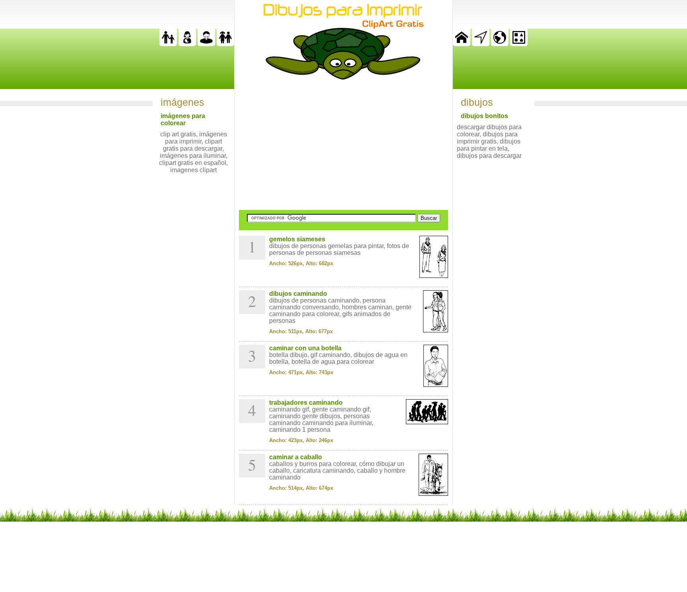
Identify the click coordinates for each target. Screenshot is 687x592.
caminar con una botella (305, 348)
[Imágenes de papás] (206, 44)
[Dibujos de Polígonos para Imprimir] (519, 44)
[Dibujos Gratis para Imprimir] (461, 44)
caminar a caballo (295, 457)
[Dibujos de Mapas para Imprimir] (499, 44)
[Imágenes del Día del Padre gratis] (168, 44)
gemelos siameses (297, 239)
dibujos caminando (298, 293)
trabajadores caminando (306, 402)
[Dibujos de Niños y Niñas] (225, 44)
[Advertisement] (343, 144)
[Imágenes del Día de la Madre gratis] (187, 44)
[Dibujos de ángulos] (480, 44)
